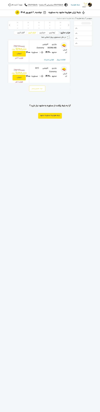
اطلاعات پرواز (61, 60)
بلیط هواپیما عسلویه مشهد (50, 115)
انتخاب (19, 54)
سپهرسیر (89, 18)
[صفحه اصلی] (87, 5)
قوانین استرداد (49, 60)
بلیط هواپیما (75, 5)
